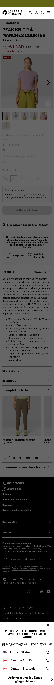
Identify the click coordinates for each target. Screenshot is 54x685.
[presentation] (31, 13)
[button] (49, 13)
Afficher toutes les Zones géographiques (25, 679)
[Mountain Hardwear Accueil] (12, 12)
